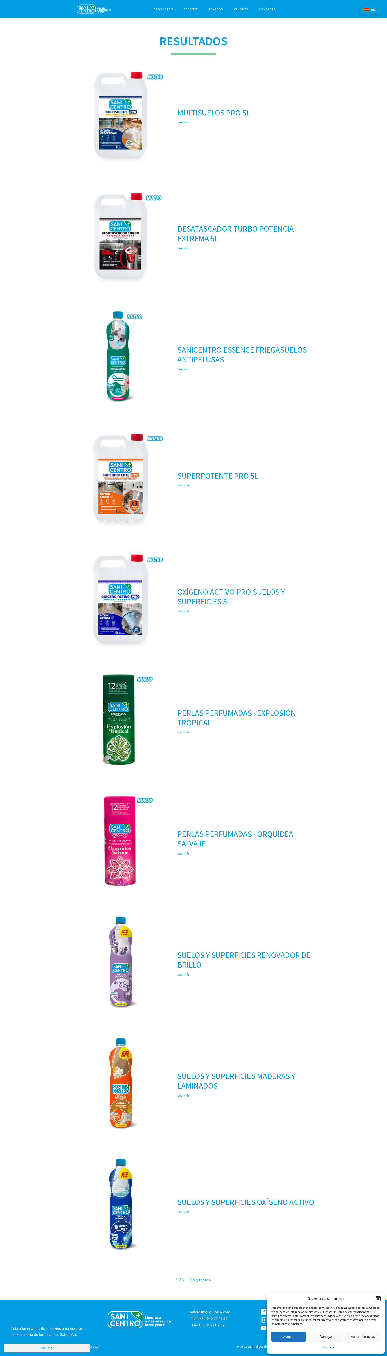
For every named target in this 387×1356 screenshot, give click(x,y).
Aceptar (289, 1337)
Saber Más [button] (68, 1334)
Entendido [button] (47, 1348)
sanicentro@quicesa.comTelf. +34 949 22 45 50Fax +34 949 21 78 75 (209, 1318)
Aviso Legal (328, 1347)
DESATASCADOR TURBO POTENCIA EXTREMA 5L (235, 233)
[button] (378, 1298)
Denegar (326, 1337)
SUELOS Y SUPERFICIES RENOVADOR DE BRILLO (244, 960)
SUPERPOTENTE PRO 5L (217, 476)
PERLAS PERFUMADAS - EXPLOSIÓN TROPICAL (236, 717)
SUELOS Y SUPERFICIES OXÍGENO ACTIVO (245, 1202)
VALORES (241, 9)
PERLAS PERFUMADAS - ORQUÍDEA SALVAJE (235, 838)
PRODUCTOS (163, 9)
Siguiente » (202, 1279)
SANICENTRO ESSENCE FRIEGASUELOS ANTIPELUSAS (242, 354)
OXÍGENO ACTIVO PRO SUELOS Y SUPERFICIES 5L (231, 596)
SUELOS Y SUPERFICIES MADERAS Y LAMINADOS (236, 1081)
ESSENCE (191, 9)
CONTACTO (267, 9)
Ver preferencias (363, 1337)
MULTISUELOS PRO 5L (213, 112)
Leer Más (183, 122)
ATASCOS (216, 9)
